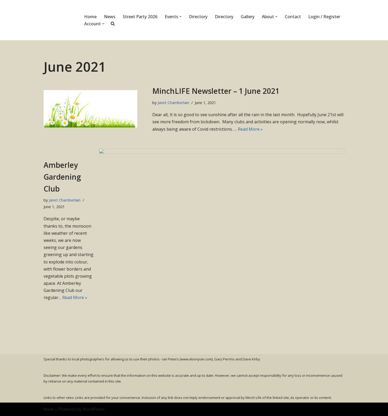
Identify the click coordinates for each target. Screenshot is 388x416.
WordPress (94, 409)
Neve (49, 409)
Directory (198, 16)
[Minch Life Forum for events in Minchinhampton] (59, 20)
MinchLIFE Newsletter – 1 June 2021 (216, 91)
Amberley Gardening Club (62, 177)
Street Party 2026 (140, 16)
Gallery (247, 16)
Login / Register (324, 16)
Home (90, 16)
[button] (180, 17)
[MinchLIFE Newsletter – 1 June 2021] (95, 109)
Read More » (250, 129)
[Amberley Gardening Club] (221, 230)
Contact (293, 16)
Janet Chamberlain (173, 102)
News (109, 16)
